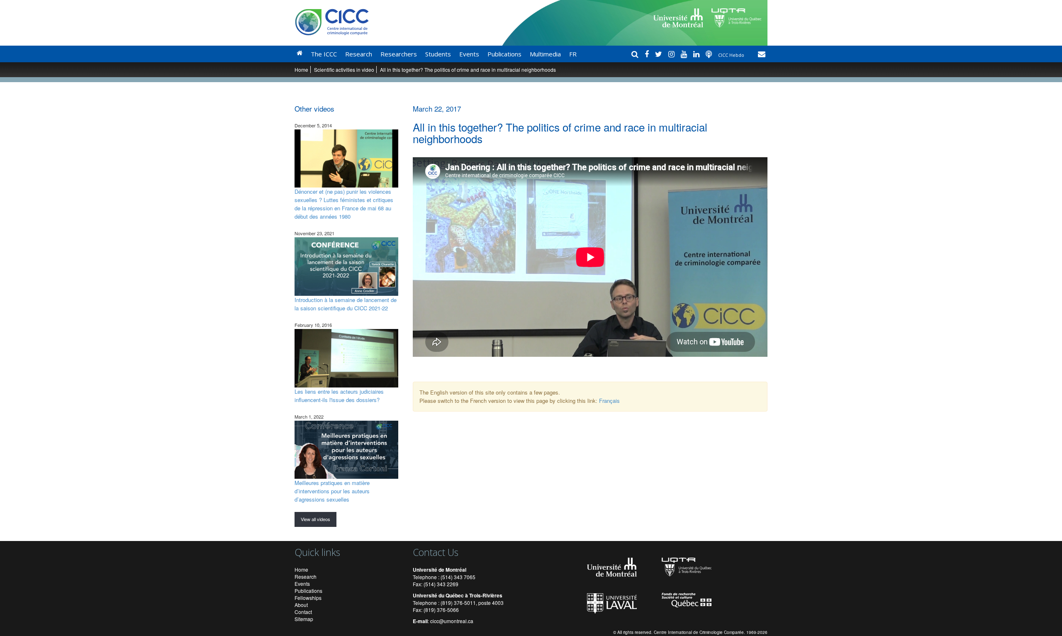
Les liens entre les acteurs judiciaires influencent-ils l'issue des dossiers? (339, 395)
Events (469, 54)
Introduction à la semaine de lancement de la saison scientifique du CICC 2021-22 (346, 304)
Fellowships (308, 597)
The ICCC (324, 54)
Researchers (398, 54)
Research (358, 54)
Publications (504, 54)
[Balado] (710, 54)
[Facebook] (648, 54)
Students (438, 54)
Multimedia (545, 54)
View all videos (315, 519)
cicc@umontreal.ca (451, 620)
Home (301, 69)
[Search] (636, 54)
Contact (303, 611)
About (301, 604)
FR (573, 54)
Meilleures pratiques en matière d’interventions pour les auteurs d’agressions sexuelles (332, 491)
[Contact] (761, 54)
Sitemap (304, 618)
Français (609, 401)
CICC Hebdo (731, 55)
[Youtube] (685, 54)
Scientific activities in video (344, 69)
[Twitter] (659, 54)
